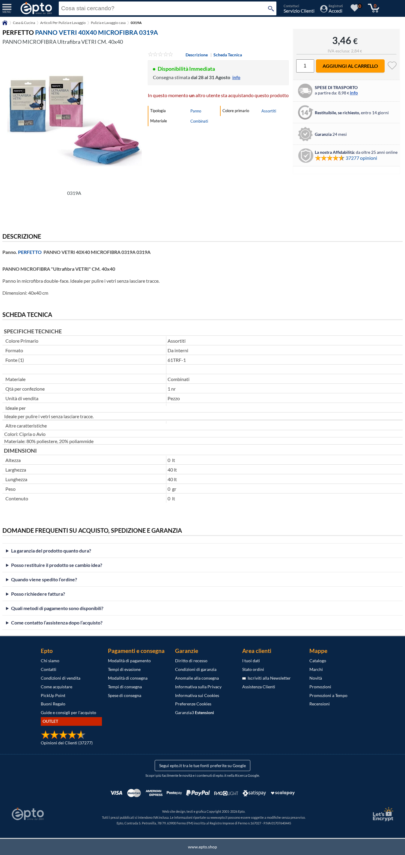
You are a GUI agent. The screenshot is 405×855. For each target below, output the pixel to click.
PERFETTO (30, 252)
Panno (195, 111)
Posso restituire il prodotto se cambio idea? (56, 565)
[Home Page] (5, 24)
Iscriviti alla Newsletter (268, 678)
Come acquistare (56, 686)
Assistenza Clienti (258, 686)
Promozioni (320, 686)
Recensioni (319, 703)
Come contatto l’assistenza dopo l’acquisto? (57, 622)
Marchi (316, 669)
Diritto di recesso (191, 660)
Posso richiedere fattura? (38, 594)
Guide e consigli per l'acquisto (68, 712)
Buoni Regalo (53, 703)
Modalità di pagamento (129, 660)
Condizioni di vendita (60, 678)
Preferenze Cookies (193, 703)
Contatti (48, 669)
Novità (315, 678)
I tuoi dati (251, 660)
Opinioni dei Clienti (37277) (67, 742)
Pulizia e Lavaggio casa (108, 22)
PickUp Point (53, 695)
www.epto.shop (202, 846)
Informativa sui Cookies (197, 695)
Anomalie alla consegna (197, 678)
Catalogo (317, 660)
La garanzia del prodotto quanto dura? (51, 550)
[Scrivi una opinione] (160, 55)
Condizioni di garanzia (195, 669)
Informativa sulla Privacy (198, 686)
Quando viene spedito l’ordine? (44, 579)
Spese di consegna (124, 695)
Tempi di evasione (124, 669)
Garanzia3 (194, 712)
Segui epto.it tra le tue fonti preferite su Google (202, 765)
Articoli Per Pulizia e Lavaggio (63, 22)
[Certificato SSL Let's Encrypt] (382, 814)
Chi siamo (50, 660)
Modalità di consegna (127, 678)
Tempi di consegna (125, 686)
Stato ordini (253, 669)
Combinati (199, 121)
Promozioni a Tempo (328, 695)
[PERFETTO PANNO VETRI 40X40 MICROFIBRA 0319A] (74, 119)
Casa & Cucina (24, 22)
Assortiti (268, 111)
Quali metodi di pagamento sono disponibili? (57, 608)
